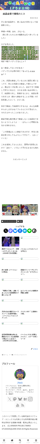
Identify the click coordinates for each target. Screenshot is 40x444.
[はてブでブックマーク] (25, 231)
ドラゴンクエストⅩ (10, 221)
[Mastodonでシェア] (10, 231)
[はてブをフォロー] (25, 399)
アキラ (20, 383)
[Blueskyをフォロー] (20, 399)
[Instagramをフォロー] (30, 399)
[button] (34, 231)
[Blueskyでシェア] (15, 231)
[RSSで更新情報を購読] (22, 405)
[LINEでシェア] (29, 231)
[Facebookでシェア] (20, 231)
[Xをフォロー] (9, 399)
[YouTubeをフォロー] (17, 405)
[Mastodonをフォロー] (14, 399)
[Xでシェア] (6, 231)
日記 (20, 221)
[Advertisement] (20, 181)
